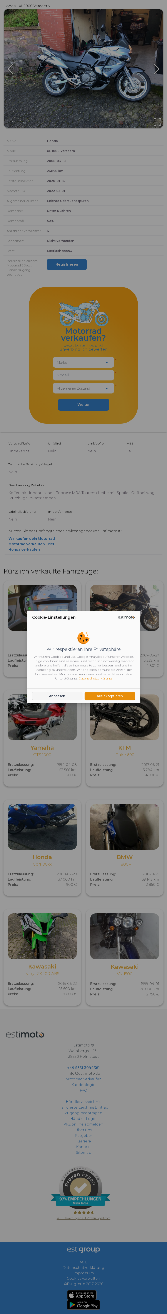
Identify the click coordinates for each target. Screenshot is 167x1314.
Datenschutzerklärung (95, 678)
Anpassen (57, 696)
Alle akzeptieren (110, 696)
